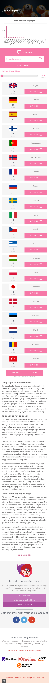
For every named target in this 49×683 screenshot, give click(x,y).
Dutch (35, 330)
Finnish (36, 128)
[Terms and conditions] (27, 659)
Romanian (36, 344)
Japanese (36, 287)
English (36, 85)
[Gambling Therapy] (24, 665)
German (36, 100)
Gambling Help (29, 677)
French (36, 172)
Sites (26, 65)
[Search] (40, 59)
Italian (36, 215)
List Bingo (34, 92)
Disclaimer (9, 677)
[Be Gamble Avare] (41, 659)
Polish (36, 272)
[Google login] (31, 619)
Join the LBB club (24, 604)
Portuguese (36, 143)
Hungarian (36, 258)
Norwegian (36, 157)
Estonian (36, 315)
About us (11, 650)
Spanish (36, 114)
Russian (36, 186)
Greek (35, 243)
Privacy (18, 677)
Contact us (22, 650)
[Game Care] (9, 659)
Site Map (40, 677)
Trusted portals (35, 650)
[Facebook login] (16, 619)
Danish (36, 301)
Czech (35, 229)
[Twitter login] (24, 619)
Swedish (35, 200)
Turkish (36, 359)
